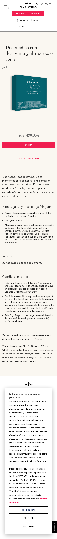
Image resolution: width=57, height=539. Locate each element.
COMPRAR (28, 145)
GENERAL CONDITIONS (28, 158)
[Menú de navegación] (5, 4)
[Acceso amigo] (50, 4)
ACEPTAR (28, 518)
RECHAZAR (28, 526)
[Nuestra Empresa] (42, 4)
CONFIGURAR (28, 510)
